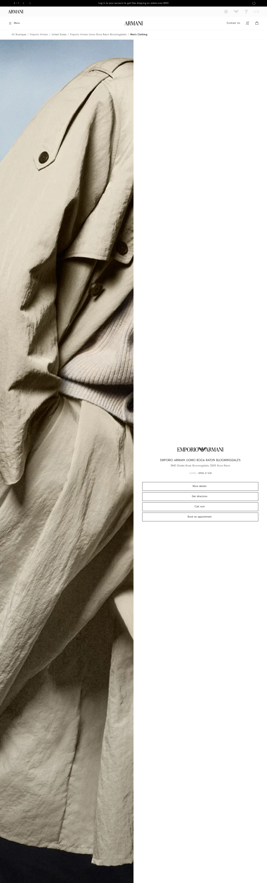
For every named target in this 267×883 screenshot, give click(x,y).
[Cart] (257, 23)
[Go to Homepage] (133, 23)
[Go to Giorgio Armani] (225, 11)
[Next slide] (30, 3)
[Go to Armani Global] (15, 11)
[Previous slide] (23, 3)
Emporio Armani (39, 34)
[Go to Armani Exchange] (256, 11)
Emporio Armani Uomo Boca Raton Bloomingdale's (98, 34)
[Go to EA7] (246, 11)
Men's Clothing (138, 34)
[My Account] (247, 23)
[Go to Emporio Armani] (236, 11)
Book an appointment (200, 517)
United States (59, 34)
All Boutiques (19, 34)
